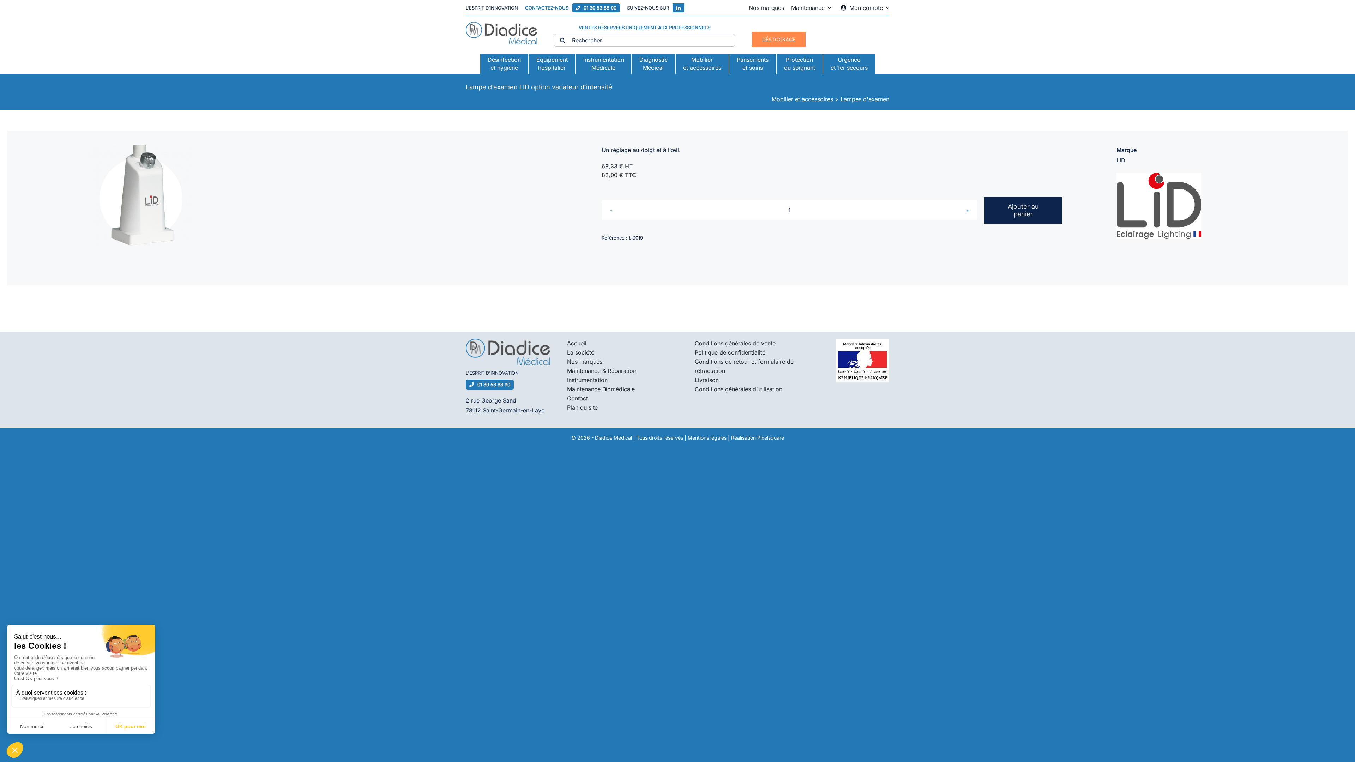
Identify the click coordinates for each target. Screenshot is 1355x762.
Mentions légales (707, 438)
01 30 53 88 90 (600, 8)
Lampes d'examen (865, 99)
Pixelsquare (770, 438)
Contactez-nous (546, 8)
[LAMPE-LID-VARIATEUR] (140, 198)
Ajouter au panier (1023, 210)
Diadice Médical (613, 438)
